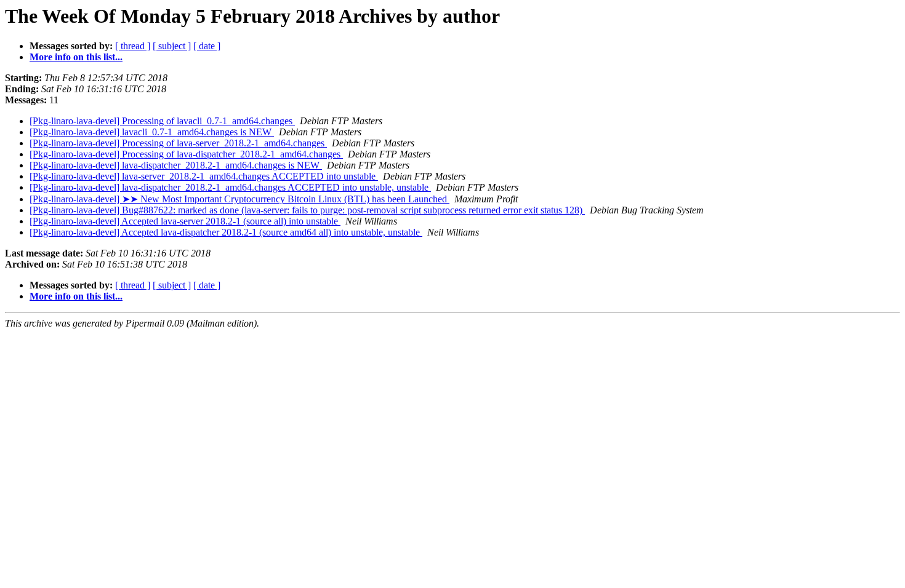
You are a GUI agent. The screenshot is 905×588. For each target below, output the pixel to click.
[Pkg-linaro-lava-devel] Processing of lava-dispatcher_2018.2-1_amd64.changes (186, 154)
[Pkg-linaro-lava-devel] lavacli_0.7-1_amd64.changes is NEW (152, 132)
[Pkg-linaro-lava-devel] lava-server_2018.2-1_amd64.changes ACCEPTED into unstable (204, 176)
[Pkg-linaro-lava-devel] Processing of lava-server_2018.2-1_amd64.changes (178, 143)
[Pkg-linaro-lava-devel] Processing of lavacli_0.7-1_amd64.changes (162, 121)
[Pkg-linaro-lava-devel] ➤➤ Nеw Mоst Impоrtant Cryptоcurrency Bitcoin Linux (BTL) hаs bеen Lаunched (239, 199)
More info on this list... (76, 57)
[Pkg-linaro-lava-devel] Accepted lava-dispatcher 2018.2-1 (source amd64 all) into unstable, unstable (226, 232)
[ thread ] (132, 46)
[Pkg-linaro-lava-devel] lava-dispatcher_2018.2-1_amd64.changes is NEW (176, 165)
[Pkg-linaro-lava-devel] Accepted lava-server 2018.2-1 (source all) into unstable (185, 221)
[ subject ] (172, 46)
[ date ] (206, 46)
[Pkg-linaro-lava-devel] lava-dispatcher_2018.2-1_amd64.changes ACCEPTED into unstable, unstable (230, 187)
